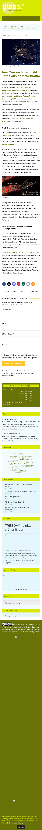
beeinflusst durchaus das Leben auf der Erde (22, 253)
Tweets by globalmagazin (10, 616)
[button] (4, 284)
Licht (14, 291)
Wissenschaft (23, 36)
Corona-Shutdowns (9, 144)
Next (36, 580)
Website (4, 344)
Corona (6, 291)
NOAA (22, 291)
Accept (21, 827)
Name (4, 323)
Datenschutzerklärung (15, 823)
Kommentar (6, 309)
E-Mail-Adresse (8, 334)
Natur (16, 36)
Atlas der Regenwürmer (13, 497)
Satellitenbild (33, 291)
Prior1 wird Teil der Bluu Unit (14, 502)
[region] (21, 580)
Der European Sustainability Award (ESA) (17, 422)
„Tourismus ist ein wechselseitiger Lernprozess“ (21, 491)
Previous (5, 580)
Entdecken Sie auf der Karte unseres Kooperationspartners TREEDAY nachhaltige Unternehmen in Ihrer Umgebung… (20, 553)
